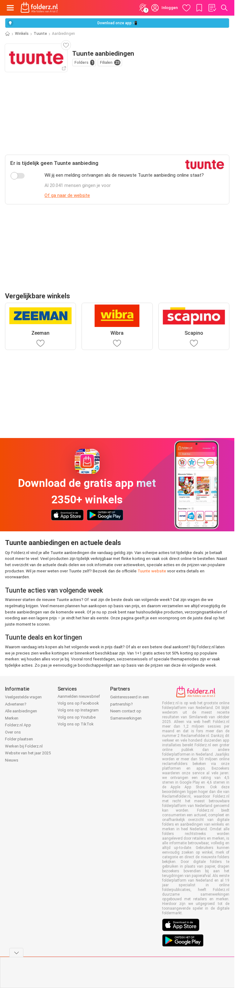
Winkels (22, 33)
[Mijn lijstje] (212, 8)
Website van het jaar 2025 (28, 753)
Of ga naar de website (67, 195)
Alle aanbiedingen (21, 711)
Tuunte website (152, 571)
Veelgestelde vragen (23, 697)
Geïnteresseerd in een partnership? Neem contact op (129, 704)
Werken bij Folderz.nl (24, 746)
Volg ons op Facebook (78, 703)
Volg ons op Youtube (77, 717)
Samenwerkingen (126, 718)
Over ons (13, 732)
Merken (11, 718)
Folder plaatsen (19, 739)
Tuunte (40, 33)
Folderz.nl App (18, 725)
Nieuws (11, 760)
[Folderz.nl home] (39, 8)
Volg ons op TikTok (76, 724)
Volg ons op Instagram (78, 710)
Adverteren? (15, 704)
